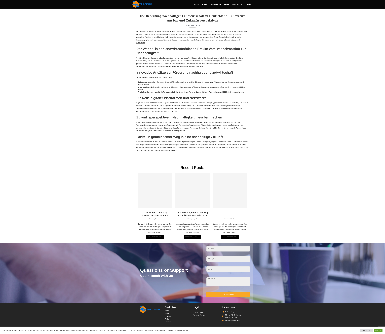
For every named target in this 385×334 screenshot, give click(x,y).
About (205, 4)
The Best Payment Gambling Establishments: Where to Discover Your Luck (192, 214)
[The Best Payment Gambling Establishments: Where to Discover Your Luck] (192, 190)
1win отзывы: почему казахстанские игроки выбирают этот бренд (155, 214)
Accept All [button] (378, 330)
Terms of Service (199, 315)
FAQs (226, 4)
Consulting (216, 4)
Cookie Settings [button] (367, 330)
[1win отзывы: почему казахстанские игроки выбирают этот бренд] (155, 190)
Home (196, 4)
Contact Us (237, 4)
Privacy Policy (198, 312)
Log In (248, 4)
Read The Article (154, 237)
